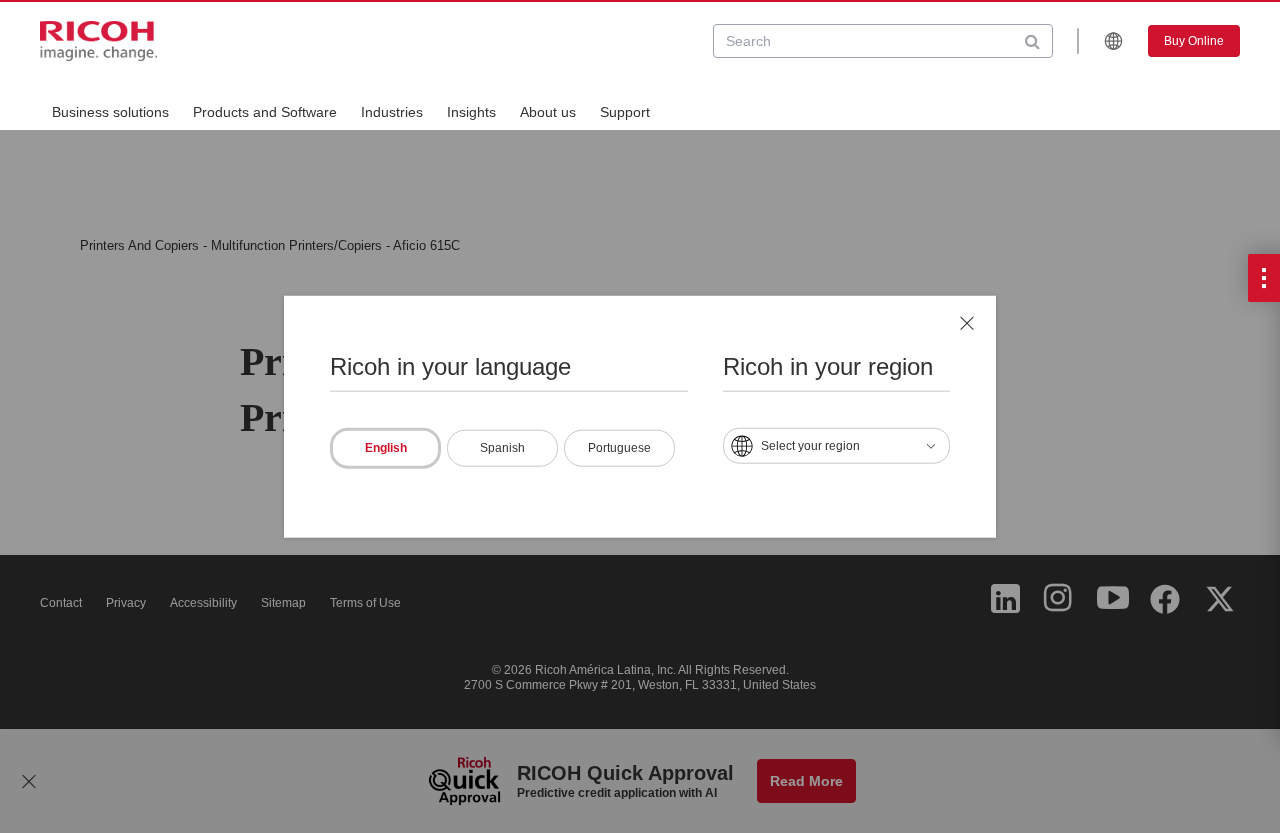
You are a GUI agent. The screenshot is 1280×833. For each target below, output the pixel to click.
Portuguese (619, 448)
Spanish (502, 448)
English (386, 448)
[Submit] (1032, 41)
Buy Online (1194, 41)
